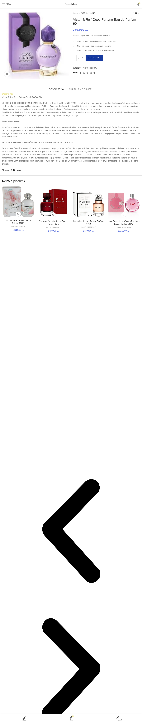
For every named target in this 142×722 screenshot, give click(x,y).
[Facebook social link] (80, 73)
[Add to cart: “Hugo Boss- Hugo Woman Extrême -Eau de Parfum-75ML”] (123, 214)
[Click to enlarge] (7, 74)
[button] (71, 531)
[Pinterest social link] (87, 73)
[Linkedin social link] (91, 73)
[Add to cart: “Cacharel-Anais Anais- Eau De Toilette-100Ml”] (18, 214)
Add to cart (94, 58)
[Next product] (138, 13)
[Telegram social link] (94, 73)
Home (75, 13)
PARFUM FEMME (88, 13)
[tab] (56, 89)
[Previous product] (133, 13)
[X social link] (84, 73)
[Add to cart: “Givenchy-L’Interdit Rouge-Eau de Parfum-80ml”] (53, 214)
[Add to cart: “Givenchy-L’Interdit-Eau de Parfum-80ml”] (88, 214)
